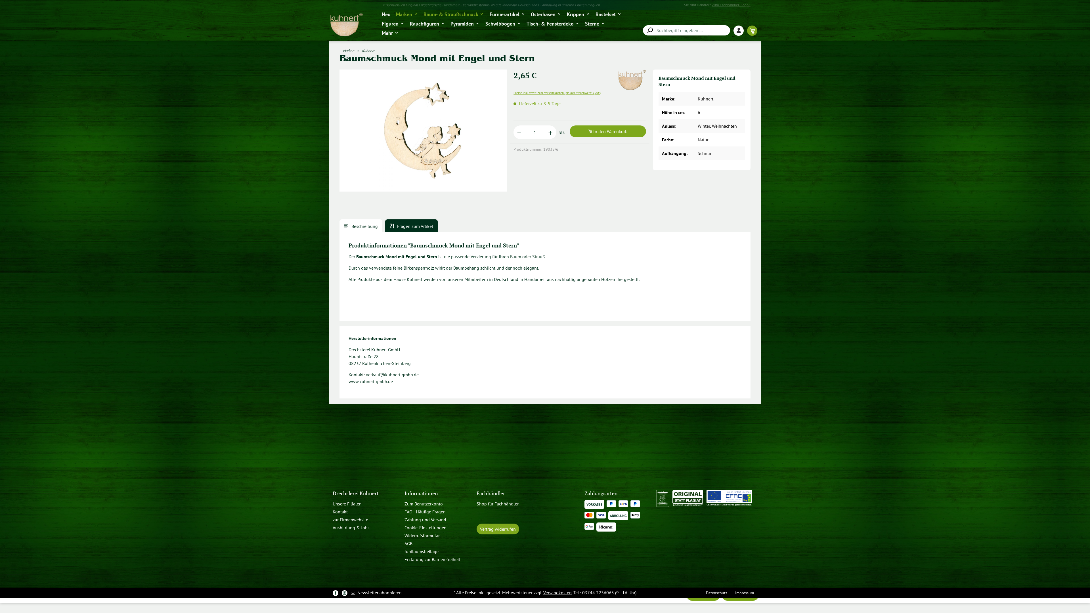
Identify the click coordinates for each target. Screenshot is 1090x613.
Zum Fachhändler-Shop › (731, 5)
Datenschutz (716, 592)
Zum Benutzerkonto (423, 504)
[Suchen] (650, 30)
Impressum (744, 592)
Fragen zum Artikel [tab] (414, 226)
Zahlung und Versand (425, 519)
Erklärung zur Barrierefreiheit (432, 559)
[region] (423, 133)
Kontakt (340, 512)
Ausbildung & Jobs (351, 527)
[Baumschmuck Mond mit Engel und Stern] (423, 131)
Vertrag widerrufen (498, 529)
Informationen (421, 493)
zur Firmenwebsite (350, 519)
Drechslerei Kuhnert (356, 493)
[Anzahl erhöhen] (550, 132)
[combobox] (686, 30)
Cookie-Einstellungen (425, 527)
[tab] (360, 225)
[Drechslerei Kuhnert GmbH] (632, 73)
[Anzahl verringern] (519, 132)
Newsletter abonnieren (379, 592)
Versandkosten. (557, 592)
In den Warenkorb (610, 131)
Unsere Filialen (347, 504)
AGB (408, 543)
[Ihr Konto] (740, 30)
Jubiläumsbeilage (421, 551)
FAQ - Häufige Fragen (425, 512)
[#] (335, 593)
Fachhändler (491, 493)
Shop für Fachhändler (498, 504)
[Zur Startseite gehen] (346, 25)
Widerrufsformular (422, 535)
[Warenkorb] (752, 30)
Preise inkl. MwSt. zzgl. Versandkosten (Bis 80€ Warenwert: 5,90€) (557, 93)
